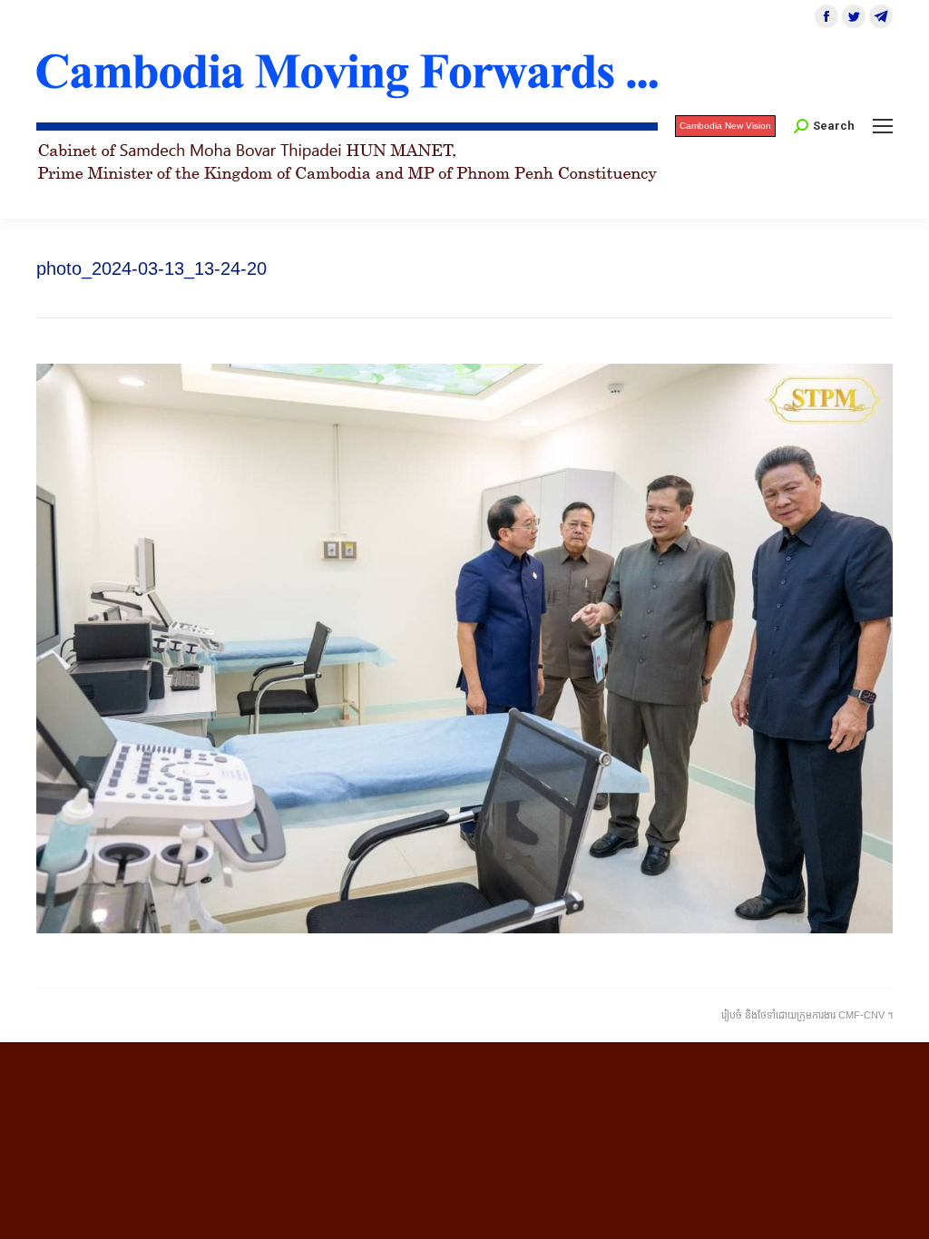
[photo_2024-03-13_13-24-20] (464, 648)
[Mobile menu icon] (883, 126)
